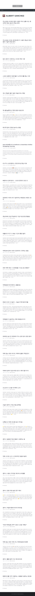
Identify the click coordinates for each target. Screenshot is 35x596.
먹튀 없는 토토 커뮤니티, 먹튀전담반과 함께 (15, 542)
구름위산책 (17, 3)
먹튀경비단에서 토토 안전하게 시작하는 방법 (15, 250)
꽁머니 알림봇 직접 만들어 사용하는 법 (14, 439)
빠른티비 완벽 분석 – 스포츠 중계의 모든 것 (15, 180)
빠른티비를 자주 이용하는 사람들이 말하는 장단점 (17, 576)
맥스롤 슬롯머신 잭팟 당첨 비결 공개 (13, 110)
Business (5, 35)
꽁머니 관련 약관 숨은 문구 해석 (12, 490)
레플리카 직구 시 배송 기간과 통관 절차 (14, 233)
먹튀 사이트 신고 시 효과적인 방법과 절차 (15, 456)
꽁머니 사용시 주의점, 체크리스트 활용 (14, 473)
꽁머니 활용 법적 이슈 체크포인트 (12, 559)
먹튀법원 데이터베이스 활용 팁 (11, 285)
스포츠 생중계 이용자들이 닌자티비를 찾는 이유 (16, 76)
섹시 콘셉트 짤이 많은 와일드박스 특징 (14, 93)
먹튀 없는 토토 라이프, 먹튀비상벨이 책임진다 (16, 353)
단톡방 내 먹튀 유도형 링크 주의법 (12, 422)
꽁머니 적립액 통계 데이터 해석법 (12, 507)
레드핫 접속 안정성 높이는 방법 (12, 127)
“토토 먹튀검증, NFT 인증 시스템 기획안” (15, 525)
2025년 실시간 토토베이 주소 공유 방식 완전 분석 (17, 336)
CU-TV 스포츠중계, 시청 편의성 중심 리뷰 (15, 163)
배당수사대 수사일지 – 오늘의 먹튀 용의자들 (15, 302)
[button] (33, 10)
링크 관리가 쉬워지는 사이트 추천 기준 (14, 59)
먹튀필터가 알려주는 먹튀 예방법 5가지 (14, 319)
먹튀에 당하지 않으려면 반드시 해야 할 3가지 (16, 370)
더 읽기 (27, 32)
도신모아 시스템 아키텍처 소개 (11, 387)
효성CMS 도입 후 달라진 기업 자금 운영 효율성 (16, 216)
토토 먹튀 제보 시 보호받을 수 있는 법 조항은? (16, 268)
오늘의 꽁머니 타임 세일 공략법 (12, 405)
